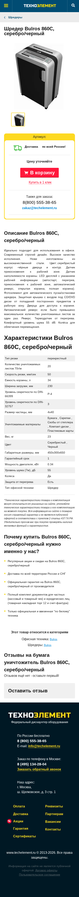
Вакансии (53, 821)
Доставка (20, 814)
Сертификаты (24, 836)
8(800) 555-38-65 (39, 202)
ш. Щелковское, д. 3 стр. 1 (36, 792)
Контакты (53, 829)
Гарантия (20, 828)
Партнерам (54, 814)
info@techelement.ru (44, 746)
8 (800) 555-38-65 (31, 741)
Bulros (53, 639)
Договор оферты (46, 870)
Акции (18, 821)
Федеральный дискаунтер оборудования (39, 722)
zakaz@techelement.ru (39, 208)
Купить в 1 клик (40, 182)
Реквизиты (54, 806)
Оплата (19, 806)
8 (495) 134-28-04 (31, 764)
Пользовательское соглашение (39, 874)
